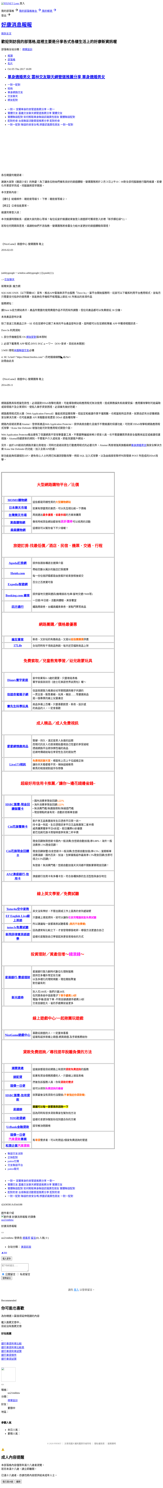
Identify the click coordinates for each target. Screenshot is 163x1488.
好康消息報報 (16, 25)
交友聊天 (13, 96)
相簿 (10, 55)
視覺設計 (27, 49)
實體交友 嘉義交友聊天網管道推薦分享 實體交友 (35, 113)
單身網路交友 (15, 92)
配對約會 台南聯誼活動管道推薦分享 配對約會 (34, 120)
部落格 (11, 59)
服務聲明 (112, 1443)
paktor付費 (13, 1161)
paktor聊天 (13, 1169)
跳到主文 (6, 33)
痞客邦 (26, 1238)
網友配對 (13, 100)
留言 (33, 1238)
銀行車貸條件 (9, 1355)
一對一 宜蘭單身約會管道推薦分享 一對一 (31, 109)
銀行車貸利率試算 (11, 1351)
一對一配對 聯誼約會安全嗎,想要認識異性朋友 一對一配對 (40, 124)
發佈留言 (7, 1278)
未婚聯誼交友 (21, 350)
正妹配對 (13, 1157)
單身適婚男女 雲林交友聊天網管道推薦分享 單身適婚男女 (56, 77)
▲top (4, 1252)
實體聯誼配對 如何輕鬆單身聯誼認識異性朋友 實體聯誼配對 (41, 117)
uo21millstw (7, 1219)
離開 (18, 1481)
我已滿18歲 (8, 1481)
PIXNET (57, 1443)
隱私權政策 (99, 1443)
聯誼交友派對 (15, 1153)
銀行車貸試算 (9, 1359)
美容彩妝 (26, 1246)
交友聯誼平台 (15, 1165)
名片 (10, 63)
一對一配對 (14, 84)
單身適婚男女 (138, 445)
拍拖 (10, 88)
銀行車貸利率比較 (11, 1343)
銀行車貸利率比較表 (12, 1347)
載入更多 (7, 1258)
